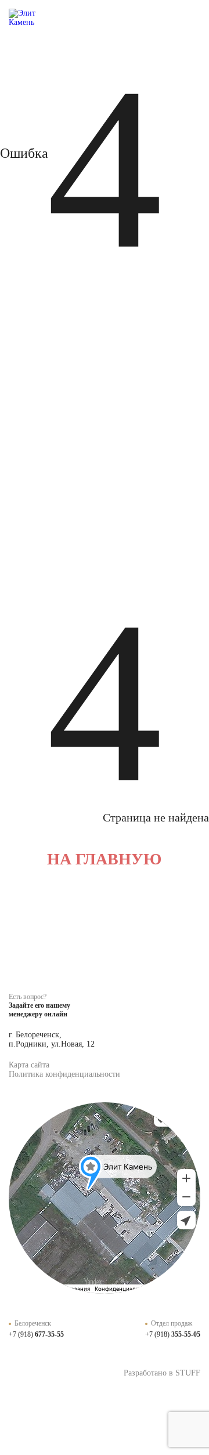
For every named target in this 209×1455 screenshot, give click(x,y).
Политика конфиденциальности (64, 1074)
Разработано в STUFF (162, 1373)
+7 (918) (36, 1334)
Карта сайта (29, 1065)
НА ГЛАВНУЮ (104, 859)
